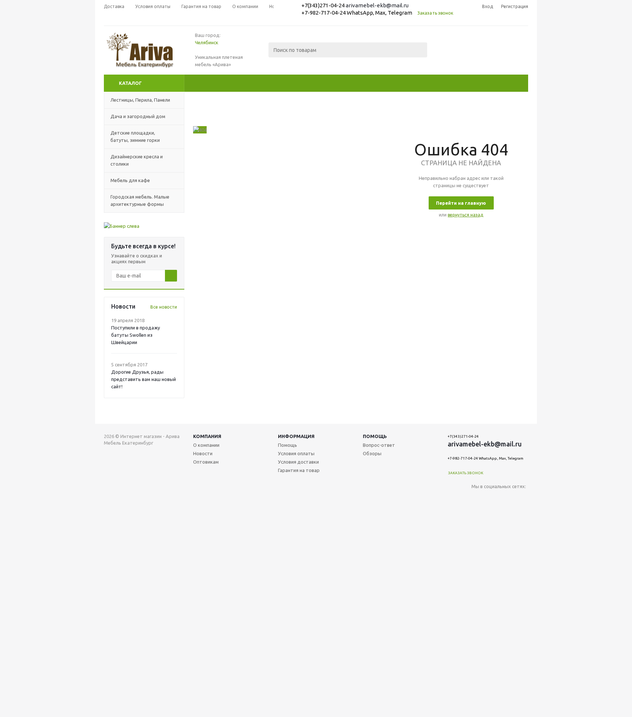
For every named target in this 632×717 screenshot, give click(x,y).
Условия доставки (298, 461)
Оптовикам (206, 461)
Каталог (130, 83)
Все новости (163, 307)
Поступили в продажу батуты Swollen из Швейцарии (135, 335)
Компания (207, 436)
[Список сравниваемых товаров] (447, 55)
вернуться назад (465, 214)
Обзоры (372, 453)
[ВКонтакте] (477, 498)
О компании (206, 445)
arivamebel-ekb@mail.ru (377, 5)
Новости (202, 453)
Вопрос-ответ (379, 445)
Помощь (375, 436)
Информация (296, 436)
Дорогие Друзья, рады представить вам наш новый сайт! (143, 379)
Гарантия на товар (299, 470)
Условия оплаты (296, 453)
